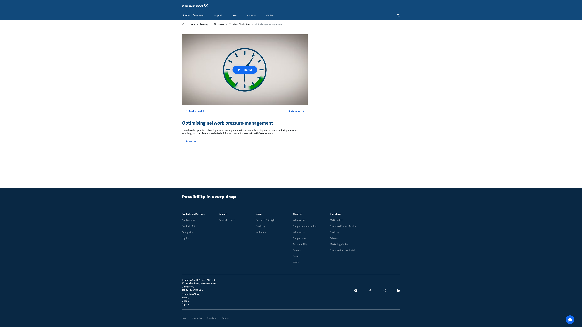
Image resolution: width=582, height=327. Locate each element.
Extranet (334, 238)
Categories (187, 232)
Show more (191, 141)
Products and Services (193, 214)
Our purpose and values (305, 226)
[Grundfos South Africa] (183, 24)
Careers (297, 250)
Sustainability (300, 244)
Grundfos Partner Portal (342, 250)
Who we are (299, 220)
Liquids (185, 238)
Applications (188, 220)
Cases (296, 256)
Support (223, 214)
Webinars (261, 232)
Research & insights (266, 220)
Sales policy (196, 318)
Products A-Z (188, 226)
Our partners (299, 238)
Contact (225, 318)
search (398, 15)
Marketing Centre (339, 244)
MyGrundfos (336, 220)
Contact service (227, 220)
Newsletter (212, 318)
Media (296, 262)
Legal (184, 318)
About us (297, 214)
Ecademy (260, 226)
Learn (259, 214)
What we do (299, 232)
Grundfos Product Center (343, 226)
